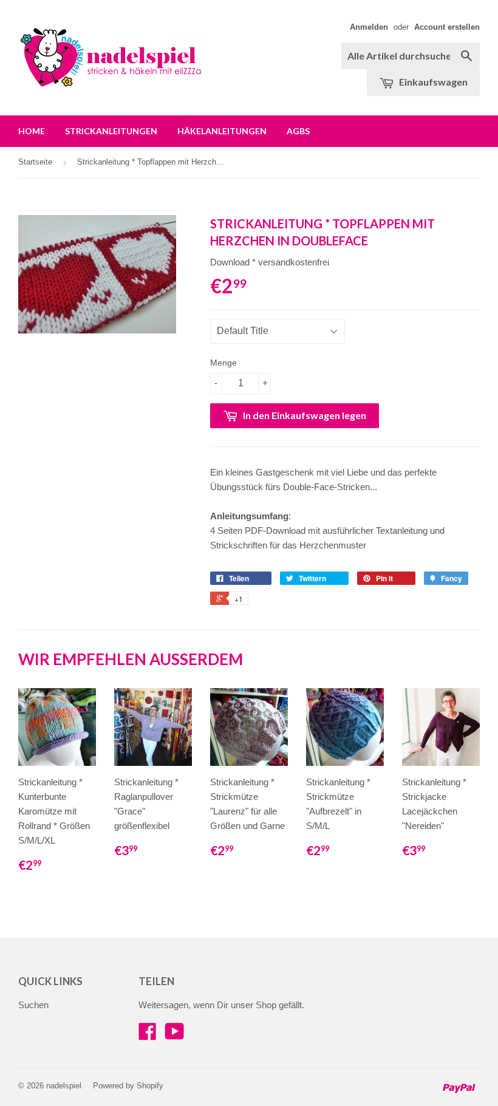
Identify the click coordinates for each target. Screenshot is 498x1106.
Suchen (33, 1005)
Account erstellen (447, 27)
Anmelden (369, 27)
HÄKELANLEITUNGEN (222, 131)
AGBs (298, 131)
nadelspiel (63, 1085)
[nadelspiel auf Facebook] (147, 1035)
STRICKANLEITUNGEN (111, 131)
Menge (223, 362)
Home (31, 131)
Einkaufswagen (432, 81)
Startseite (35, 161)
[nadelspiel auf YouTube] (174, 1035)
